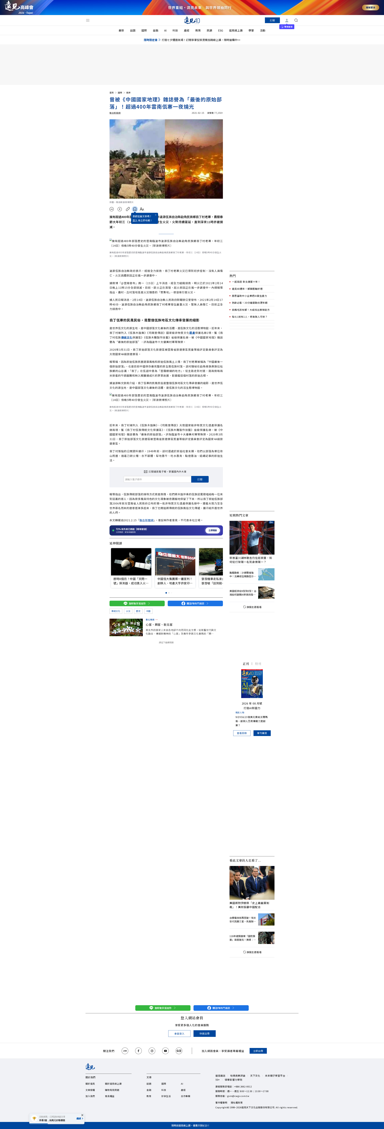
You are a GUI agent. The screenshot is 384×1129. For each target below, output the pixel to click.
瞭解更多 (370, 7)
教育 (198, 30)
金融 (155, 30)
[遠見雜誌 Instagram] (152, 1051)
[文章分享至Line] (111, 209)
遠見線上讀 (236, 30)
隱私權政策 (237, 1102)
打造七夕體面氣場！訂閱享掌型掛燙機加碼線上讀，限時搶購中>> (201, 40)
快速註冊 (205, 1033)
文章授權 (90, 1089)
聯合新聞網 (115, 112)
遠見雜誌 (220, 1075)
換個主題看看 (254, 606)
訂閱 (272, 20)
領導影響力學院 (233, 1079)
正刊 (246, 663)
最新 (121, 30)
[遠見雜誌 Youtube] (165, 1051)
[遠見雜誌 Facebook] (138, 1051)
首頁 (112, 92)
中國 (148, 611)
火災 (128, 611)
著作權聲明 (221, 1102)
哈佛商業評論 (237, 1075)
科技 (175, 30)
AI (165, 30)
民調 (209, 30)
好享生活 (166, 1096)
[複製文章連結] (128, 209)
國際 (144, 30)
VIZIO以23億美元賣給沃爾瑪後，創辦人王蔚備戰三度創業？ (252, 721)
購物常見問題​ (112, 1089)
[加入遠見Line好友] (125, 1051)
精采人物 (240, 712)
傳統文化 (115, 611)
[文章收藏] (135, 209)
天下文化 (255, 1075)
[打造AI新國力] (252, 683)
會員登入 (179, 1033)
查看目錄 (242, 733)
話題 (132, 30)
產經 (186, 30)
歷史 (138, 611)
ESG (220, 30)
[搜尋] (296, 20)
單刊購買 (262, 733)
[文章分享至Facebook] (120, 209)
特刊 (258, 663)
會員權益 (109, 1096)
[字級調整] (142, 209)
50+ (217, 1079)
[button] (218, 562)
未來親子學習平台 (275, 1075)
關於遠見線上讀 (113, 1083)
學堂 (251, 30)
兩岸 (128, 92)
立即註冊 (258, 1051)
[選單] (88, 20)
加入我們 (90, 1096)
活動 (262, 30)
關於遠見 (90, 1083)
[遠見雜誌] (192, 20)
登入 (135, 220)
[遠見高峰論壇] (19, 7)
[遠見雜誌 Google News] (179, 1051)
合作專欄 (185, 1096)
